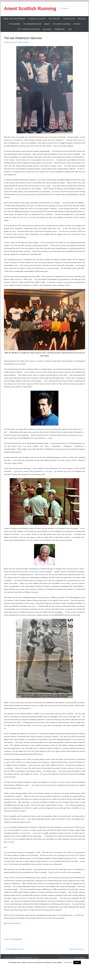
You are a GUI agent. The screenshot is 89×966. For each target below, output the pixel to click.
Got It (77, 962)
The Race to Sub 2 (77, 949)
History (76, 24)
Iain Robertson (15, 923)
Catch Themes (80, 958)
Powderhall (59, 29)
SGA (70, 29)
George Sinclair (34, 572)
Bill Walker (14, 574)
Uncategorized (16, 939)
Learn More (68, 962)
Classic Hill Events (37, 19)
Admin (26, 42)
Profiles (82, 19)
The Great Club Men (61, 24)
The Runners (14, 24)
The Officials (69, 19)
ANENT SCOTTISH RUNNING (14, 19)
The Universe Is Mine (32, 24)
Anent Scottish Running (30, 8)
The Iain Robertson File (13, 949)
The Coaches (54, 19)
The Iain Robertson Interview (23, 38)
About (47, 24)
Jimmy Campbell (29, 217)
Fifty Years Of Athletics (28, 29)
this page (48, 471)
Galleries (47, 29)
